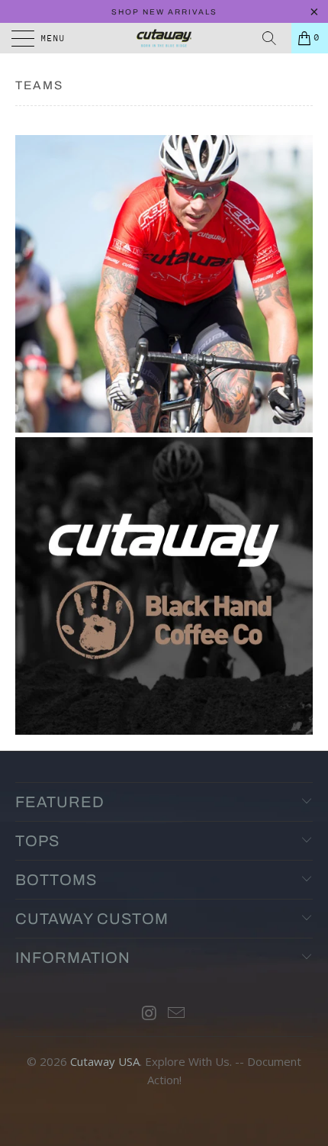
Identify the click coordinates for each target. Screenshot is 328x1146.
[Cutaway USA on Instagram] (149, 1014)
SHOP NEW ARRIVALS (164, 12)
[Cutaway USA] (164, 38)
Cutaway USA (105, 1061)
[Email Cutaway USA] (177, 1014)
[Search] (274, 38)
